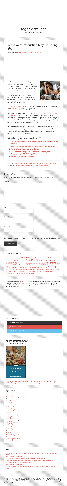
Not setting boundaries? (16, 106)
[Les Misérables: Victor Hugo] (16, 362)
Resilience (53, 269)
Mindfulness (39, 165)
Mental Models (51, 265)
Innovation (26, 265)
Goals (13, 265)
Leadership (9, 413)
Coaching (42, 258)
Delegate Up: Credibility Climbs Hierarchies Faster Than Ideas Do (25, 459)
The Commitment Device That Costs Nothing (19, 463)
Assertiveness (20, 165)
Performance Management (41, 267)
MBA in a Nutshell (11, 425)
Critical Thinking (33, 260)
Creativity (21, 260)
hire (21, 282)
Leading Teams (10, 417)
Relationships (46, 269)
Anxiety (7, 258)
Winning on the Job (22, 273)
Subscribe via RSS (16, 327)
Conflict (33, 165)
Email (6, 217)
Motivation (24, 267)
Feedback (41, 263)
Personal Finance (11, 431)
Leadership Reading (12, 415)
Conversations (12, 260)
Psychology (38, 269)
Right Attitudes (33, 29)
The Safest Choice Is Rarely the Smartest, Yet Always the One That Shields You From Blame (31, 454)
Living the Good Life (35, 163)
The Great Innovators (12, 441)
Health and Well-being (22, 163)
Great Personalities (12, 405)
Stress (46, 165)
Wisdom (32, 273)
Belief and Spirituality (12, 397)
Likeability (44, 265)
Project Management (12, 435)
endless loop (15, 109)
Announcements (11, 395)
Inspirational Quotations (13, 411)
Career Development (12, 401)
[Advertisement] (33, 12)
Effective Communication (13, 403)
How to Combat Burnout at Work (22, 157)
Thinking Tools (30, 271)
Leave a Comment (35, 52)
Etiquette (36, 263)
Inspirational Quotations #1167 (15, 465)
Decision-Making (47, 260)
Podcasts (8, 433)
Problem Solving (18, 269)
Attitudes (24, 257)
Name (7, 207)
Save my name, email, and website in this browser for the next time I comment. (32, 238)
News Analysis (10, 429)
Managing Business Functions (15, 421)
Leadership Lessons (34, 265)
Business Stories (11, 399)
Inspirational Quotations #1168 (15, 456)
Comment (7, 182)
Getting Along (50, 262)
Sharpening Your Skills (49, 163)
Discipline (11, 262)
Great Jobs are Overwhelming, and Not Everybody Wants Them (33, 146)
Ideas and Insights (11, 409)
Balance (27, 165)
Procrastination (30, 269)
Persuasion (53, 267)
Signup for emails (16, 323)
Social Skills (12, 271)
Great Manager (19, 265)
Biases (37, 258)
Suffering (22, 271)
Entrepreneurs (27, 263)
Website (7, 226)
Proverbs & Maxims (12, 437)
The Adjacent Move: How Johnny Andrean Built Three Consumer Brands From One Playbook (31, 467)
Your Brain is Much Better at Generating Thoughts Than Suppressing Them (29, 461)
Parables (32, 267)
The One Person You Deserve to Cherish (25, 149)
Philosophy (9, 269)
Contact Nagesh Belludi (19, 331)
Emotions (19, 263)
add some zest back (17, 133)
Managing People (11, 423)
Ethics (32, 263)
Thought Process (42, 271)
